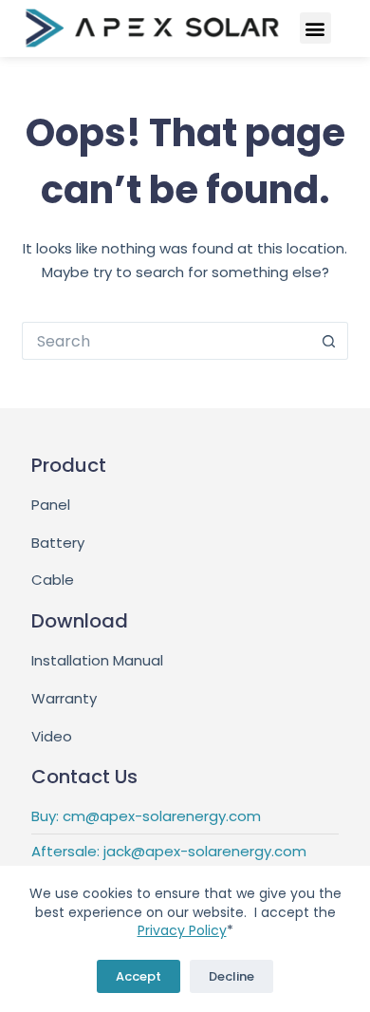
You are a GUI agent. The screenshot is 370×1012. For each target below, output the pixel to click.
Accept (138, 976)
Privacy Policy (182, 930)
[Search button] (329, 341)
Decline (231, 976)
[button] (315, 28)
